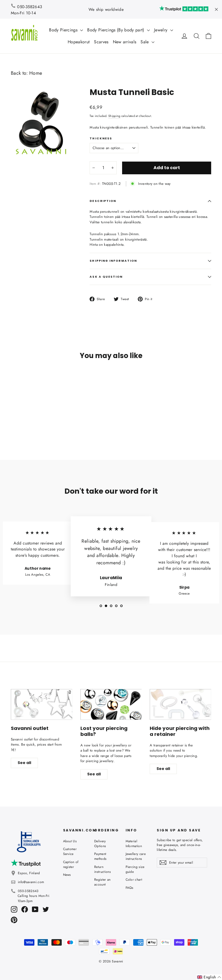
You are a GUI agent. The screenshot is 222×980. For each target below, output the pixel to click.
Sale (145, 42)
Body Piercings (64, 30)
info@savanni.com (31, 882)
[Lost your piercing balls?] (111, 704)
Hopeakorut (79, 42)
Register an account (102, 882)
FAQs (129, 887)
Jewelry (161, 30)
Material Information (134, 843)
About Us (70, 841)
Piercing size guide (135, 869)
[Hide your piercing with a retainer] (180, 704)
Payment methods (100, 856)
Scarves (101, 42)
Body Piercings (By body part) (116, 30)
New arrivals (124, 42)
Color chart (134, 879)
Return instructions (102, 869)
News (67, 874)
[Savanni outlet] (41, 704)
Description (103, 201)
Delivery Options (100, 843)
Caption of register (71, 864)
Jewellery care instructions (136, 856)
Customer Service (70, 851)
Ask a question (106, 277)
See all (24, 762)
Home (35, 73)
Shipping (114, 116)
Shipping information (113, 261)
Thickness (101, 138)
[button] (209, 977)
